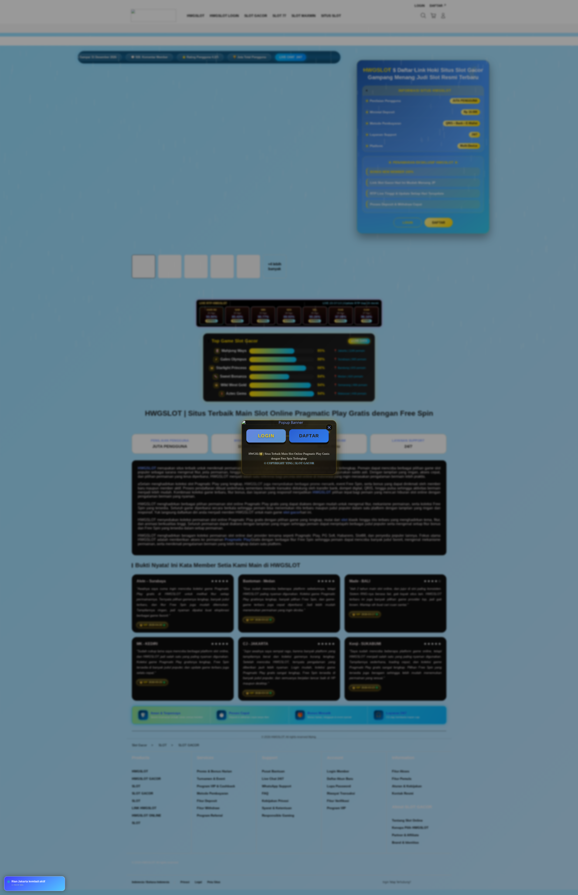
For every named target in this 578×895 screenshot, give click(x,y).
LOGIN (266, 435)
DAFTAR (309, 435)
